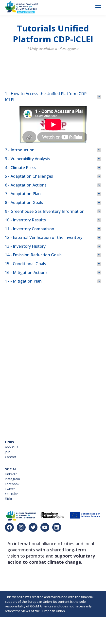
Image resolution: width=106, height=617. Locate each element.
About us (11, 447)
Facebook (12, 484)
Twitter (10, 489)
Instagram (12, 479)
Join (7, 452)
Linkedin (11, 474)
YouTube (11, 493)
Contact (10, 457)
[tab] (53, 97)
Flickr (8, 498)
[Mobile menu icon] (98, 7)
